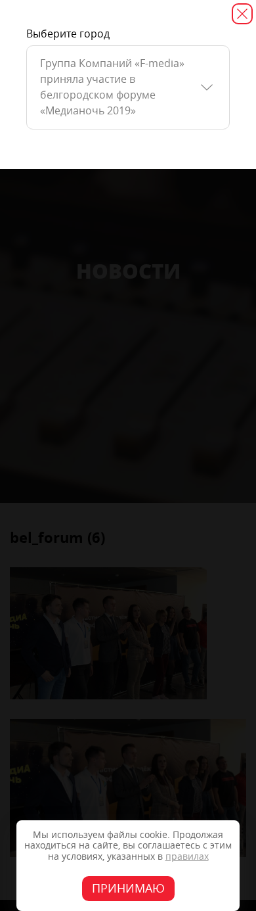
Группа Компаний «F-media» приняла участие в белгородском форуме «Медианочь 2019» (112, 87)
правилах (187, 856)
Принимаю (128, 888)
